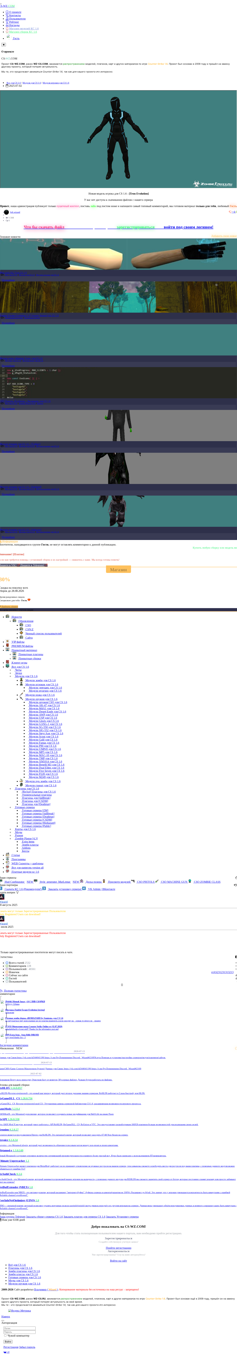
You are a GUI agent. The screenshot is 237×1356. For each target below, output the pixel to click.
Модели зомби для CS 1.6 (40, 680)
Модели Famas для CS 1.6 (43, 742)
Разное (18, 835)
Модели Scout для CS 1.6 (43, 736)
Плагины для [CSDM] (34, 801)
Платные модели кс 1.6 (25, 871)
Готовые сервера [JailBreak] (37, 813)
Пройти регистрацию (118, 1247)
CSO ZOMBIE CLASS (207, 881)
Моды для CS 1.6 (18, 1280)
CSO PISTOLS (145, 881)
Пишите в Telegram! (32, 565)
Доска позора (93, 881)
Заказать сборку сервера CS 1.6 (44, 1216)
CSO (28, 625)
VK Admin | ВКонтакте (101, 889)
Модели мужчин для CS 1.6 (45, 690)
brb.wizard (15, 212)
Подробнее (8, 280)
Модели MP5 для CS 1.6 (42, 752)
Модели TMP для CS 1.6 (43, 758)
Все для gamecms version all (27, 867)
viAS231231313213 (222, 972)
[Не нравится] (230, 211)
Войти (8, 1341)
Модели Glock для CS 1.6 (43, 720)
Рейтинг (14, 21)
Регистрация (10, 1347)
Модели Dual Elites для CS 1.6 (46, 767)
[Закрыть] (3, 44)
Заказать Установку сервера (122, 1216)
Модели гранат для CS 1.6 (40, 785)
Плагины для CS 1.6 (26, 788)
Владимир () (46, 1289)
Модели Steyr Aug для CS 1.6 (45, 733)
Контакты (15, 15)
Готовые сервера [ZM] (34, 810)
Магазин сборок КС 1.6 (23, 31)
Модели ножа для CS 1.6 (33, 360)
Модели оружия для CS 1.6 (47, 275)
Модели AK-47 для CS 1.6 (44, 705)
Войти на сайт (118, 1260)
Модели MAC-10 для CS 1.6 (45, 755)
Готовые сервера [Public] (36, 826)
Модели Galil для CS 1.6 (42, 739)
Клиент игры (19, 662)
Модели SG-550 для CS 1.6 (44, 727)
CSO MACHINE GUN (174, 881)
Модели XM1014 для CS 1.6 (45, 761)
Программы (18, 859)
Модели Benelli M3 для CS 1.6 (46, 764)
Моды (18, 832)
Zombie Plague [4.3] (27, 403)
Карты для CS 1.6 (25, 829)
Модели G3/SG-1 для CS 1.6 (45, 724)
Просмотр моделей (119, 881)
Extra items (27, 841)
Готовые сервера (24, 807)
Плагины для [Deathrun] (35, 804)
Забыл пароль (27, 1347)
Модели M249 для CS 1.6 (43, 777)
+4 (234, 211)
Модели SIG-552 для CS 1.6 (45, 730)
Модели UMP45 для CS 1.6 (44, 749)
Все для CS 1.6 (14, 82)
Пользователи (17, 18)
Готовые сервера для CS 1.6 (24, 1277)
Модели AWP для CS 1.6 (43, 714)
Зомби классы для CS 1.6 (23, 1274)
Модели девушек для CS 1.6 (45, 687)
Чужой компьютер (18, 1335)
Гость (15, 38)
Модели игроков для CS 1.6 (56, 82)
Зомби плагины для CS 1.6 (24, 1271)
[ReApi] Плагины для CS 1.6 (38, 791)
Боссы (25, 850)
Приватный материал (14, 318)
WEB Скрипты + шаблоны (27, 863)
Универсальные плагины (36, 794)
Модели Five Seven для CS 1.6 (46, 770)
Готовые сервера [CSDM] (36, 819)
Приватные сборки (32, 318)
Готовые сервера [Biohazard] (38, 822)
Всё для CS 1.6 (17, 1264)
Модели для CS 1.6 (32, 82)
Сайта (29, 637)
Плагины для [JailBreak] (35, 797)
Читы (18, 669)
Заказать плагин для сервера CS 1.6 (84, 1216)
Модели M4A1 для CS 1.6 (43, 708)
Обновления (25, 621)
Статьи (15, 855)
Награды (14, 25)
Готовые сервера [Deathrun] (37, 816)
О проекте (15, 12)
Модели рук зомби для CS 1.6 (43, 781)
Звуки (18, 673)
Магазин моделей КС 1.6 (24, 28)
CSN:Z (29, 629)
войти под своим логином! (188, 227)
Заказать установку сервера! (65, 889)
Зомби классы (30, 844)
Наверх (5, 1316)
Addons (40, 403)
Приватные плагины (30, 654)
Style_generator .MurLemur (59, 881)
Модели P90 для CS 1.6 (42, 745)
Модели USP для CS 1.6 (42, 717)
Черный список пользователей (43, 633)
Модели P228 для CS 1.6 (43, 774)
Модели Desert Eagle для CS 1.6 (47, 711)
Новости (16, 616)
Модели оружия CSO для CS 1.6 (47, 702)
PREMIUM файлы (22, 646)
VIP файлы (17, 641)
